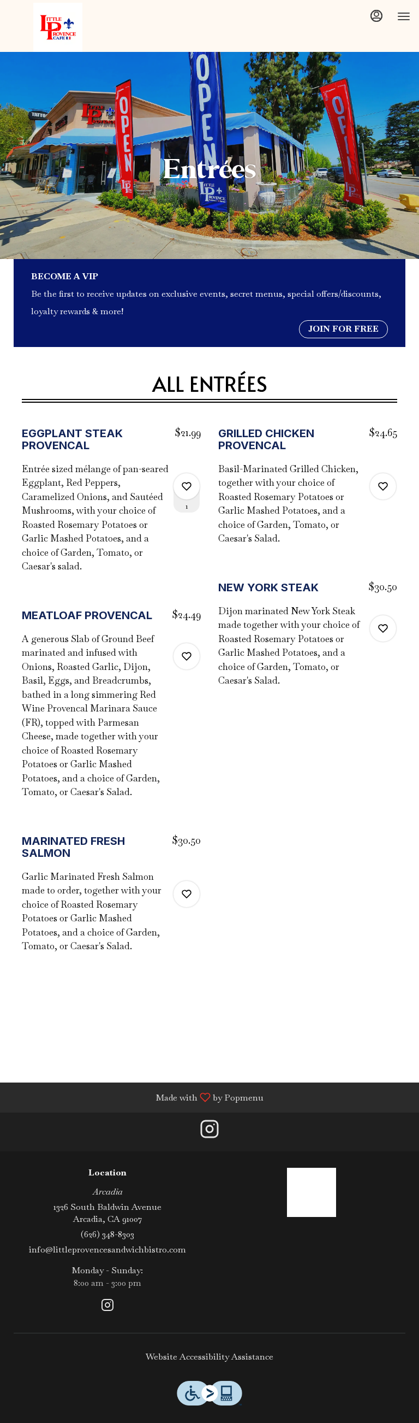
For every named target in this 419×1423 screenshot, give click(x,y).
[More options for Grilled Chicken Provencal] (383, 486)
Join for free (343, 328)
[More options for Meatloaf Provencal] (186, 656)
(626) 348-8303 (107, 1234)
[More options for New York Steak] (383, 628)
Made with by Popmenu (136, 1097)
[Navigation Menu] (404, 16)
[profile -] (376, 15)
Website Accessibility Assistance (209, 1356)
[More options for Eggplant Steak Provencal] (186, 486)
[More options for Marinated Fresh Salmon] (186, 894)
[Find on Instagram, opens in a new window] (209, 1132)
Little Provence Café (311, 1192)
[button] (111, 506)
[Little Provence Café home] (58, 27)
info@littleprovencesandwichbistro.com (107, 1249)
